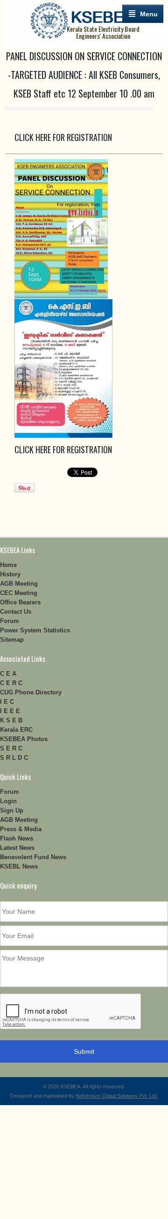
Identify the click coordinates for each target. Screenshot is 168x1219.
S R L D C (14, 757)
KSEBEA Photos (24, 739)
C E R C (11, 683)
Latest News (17, 847)
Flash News (16, 838)
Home (8, 564)
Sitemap (12, 639)
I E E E (10, 711)
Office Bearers (20, 602)
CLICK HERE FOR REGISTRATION (63, 137)
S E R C (11, 748)
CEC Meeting (18, 592)
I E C (7, 701)
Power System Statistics (35, 630)
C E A (8, 673)
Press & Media (21, 829)
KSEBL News (19, 866)
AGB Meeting (19, 583)
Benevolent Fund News (33, 857)
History (10, 574)
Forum (9, 620)
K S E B (11, 720)
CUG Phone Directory (31, 692)
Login (8, 801)
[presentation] (71, 1012)
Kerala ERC (16, 729)
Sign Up (11, 810)
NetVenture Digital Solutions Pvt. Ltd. (117, 1096)
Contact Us (15, 611)
